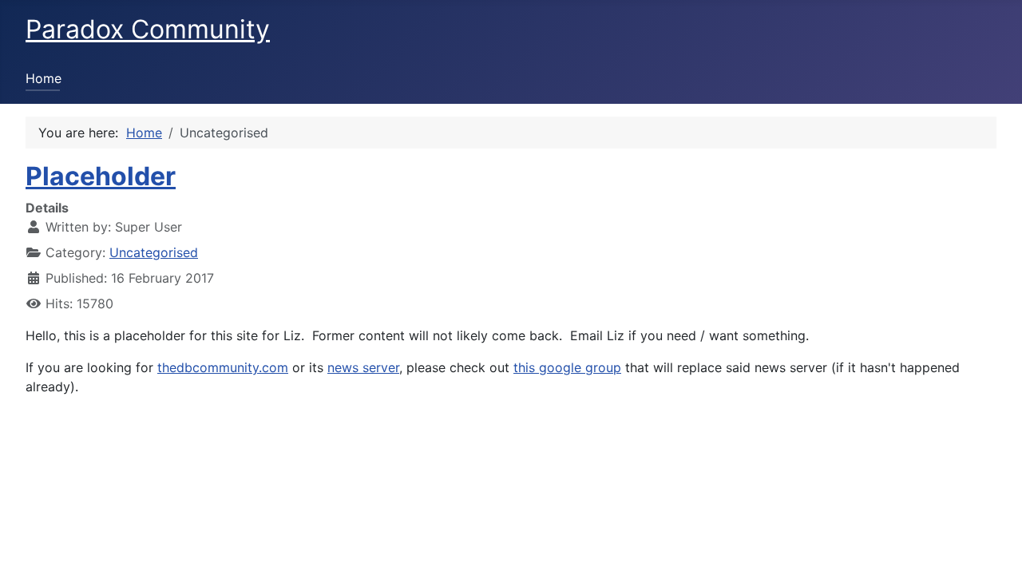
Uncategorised (153, 252)
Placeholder (101, 176)
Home (43, 78)
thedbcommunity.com (222, 367)
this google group (567, 367)
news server (363, 367)
